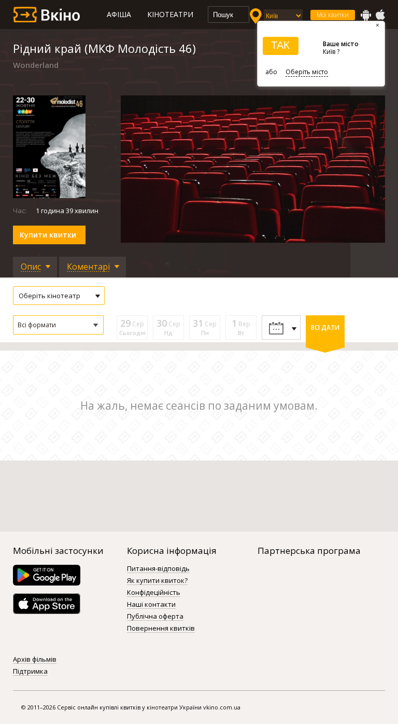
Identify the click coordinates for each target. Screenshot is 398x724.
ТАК (280, 45)
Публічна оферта (155, 616)
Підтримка (30, 671)
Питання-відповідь (158, 569)
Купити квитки (48, 235)
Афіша (119, 14)
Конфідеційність (153, 593)
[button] (58, 325)
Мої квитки (333, 14)
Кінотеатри (170, 14)
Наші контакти (151, 605)
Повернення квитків (161, 628)
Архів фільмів (34, 660)
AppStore (380, 15)
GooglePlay (366, 15)
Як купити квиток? (157, 581)
